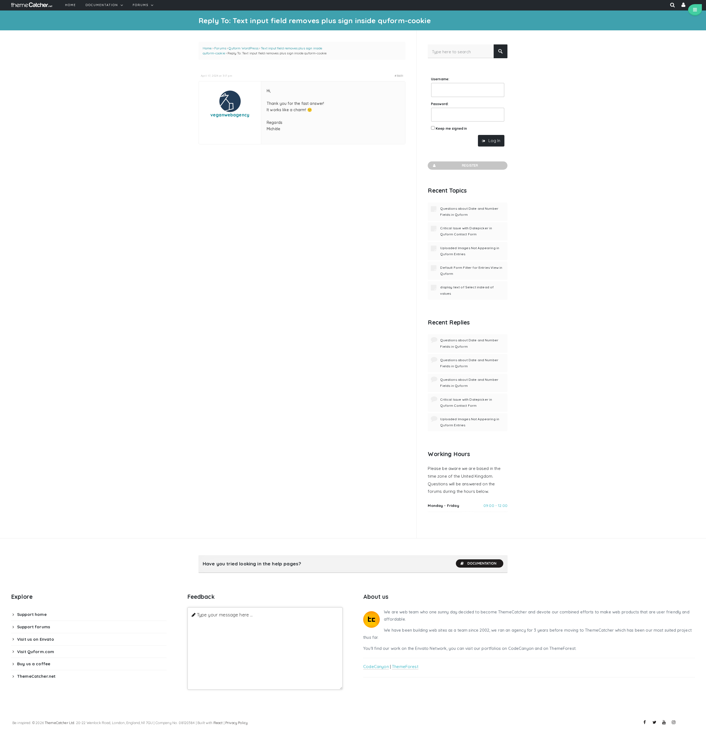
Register (470, 165)
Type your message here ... (225, 615)
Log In (494, 140)
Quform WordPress (243, 48)
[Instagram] (673, 722)
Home (207, 48)
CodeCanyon (376, 666)
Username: (440, 79)
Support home (32, 614)
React (218, 722)
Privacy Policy (236, 722)
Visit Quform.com (35, 651)
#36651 (399, 75)
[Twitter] (654, 722)
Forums (220, 48)
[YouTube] (664, 722)
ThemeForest (405, 666)
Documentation (481, 563)
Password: (439, 104)
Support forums (33, 626)
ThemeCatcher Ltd (59, 722)
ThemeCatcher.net (36, 676)
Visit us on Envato (35, 639)
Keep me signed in (451, 128)
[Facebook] (644, 722)
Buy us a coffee (33, 663)
